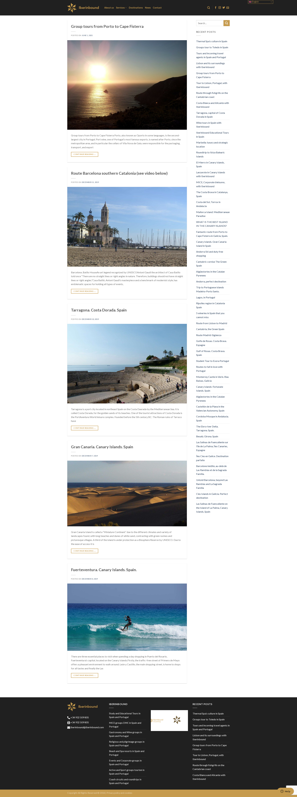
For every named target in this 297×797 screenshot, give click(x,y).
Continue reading (84, 154)
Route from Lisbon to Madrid (211, 323)
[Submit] (227, 23)
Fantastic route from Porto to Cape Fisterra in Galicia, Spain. (212, 233)
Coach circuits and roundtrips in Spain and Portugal (125, 781)
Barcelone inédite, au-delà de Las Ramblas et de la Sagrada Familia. (211, 470)
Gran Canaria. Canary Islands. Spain (102, 446)
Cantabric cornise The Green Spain (211, 263)
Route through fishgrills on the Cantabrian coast (212, 94)
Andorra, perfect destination (211, 281)
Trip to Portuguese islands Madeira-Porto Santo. (210, 289)
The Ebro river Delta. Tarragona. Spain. (207, 428)
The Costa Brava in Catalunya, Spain (212, 194)
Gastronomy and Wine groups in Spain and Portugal (125, 734)
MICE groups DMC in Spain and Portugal (125, 724)
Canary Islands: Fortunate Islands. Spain (209, 388)
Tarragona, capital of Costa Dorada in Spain (210, 114)
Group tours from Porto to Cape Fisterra (107, 26)
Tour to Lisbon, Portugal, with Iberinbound (211, 84)
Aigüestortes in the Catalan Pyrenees (210, 273)
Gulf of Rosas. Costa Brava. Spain (210, 352)
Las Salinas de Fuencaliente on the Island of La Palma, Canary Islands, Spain (212, 507)
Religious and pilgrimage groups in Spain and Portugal (126, 743)
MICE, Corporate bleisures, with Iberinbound (210, 184)
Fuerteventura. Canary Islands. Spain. (104, 569)
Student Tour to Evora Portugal (212, 360)
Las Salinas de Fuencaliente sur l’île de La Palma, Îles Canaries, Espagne (212, 446)
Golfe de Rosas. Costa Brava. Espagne (211, 342)
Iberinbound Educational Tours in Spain (212, 134)
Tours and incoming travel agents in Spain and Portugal (211, 55)
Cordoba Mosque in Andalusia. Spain (212, 418)
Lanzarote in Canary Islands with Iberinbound (210, 174)
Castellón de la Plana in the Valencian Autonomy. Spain (210, 408)
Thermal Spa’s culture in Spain (211, 41)
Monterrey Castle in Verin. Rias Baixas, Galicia (212, 378)
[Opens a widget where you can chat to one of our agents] (285, 791)
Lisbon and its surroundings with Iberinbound (210, 65)
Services (120, 7)
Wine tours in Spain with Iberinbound (208, 124)
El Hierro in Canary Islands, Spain (210, 164)
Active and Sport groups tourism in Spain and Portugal (126, 772)
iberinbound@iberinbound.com (87, 727)
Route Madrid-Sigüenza (208, 335)
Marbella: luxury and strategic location (212, 144)
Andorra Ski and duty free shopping (209, 253)
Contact (157, 7)
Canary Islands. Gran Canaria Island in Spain (211, 243)
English (255, 2)
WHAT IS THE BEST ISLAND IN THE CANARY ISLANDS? (212, 223)
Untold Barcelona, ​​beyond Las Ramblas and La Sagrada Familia (212, 483)
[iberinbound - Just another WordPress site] (83, 8)
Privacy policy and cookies (119, 793)
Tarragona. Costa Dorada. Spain (99, 310)
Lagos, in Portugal (205, 297)
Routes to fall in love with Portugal (209, 368)
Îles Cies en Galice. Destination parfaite (212, 458)
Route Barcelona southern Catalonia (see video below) (119, 173)
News (148, 7)
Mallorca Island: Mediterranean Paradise (213, 214)
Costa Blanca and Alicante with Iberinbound (212, 104)
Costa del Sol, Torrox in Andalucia (208, 203)
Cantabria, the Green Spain (210, 329)
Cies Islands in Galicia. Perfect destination (212, 495)
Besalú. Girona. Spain (207, 436)
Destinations (136, 7)
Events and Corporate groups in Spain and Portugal (125, 762)
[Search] (208, 8)
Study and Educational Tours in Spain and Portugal (124, 715)
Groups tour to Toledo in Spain (212, 47)
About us (109, 7)
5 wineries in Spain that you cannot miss (210, 315)
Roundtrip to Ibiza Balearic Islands (210, 154)
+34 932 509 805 (79, 717)
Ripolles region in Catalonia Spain (210, 305)
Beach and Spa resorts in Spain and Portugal (126, 753)
